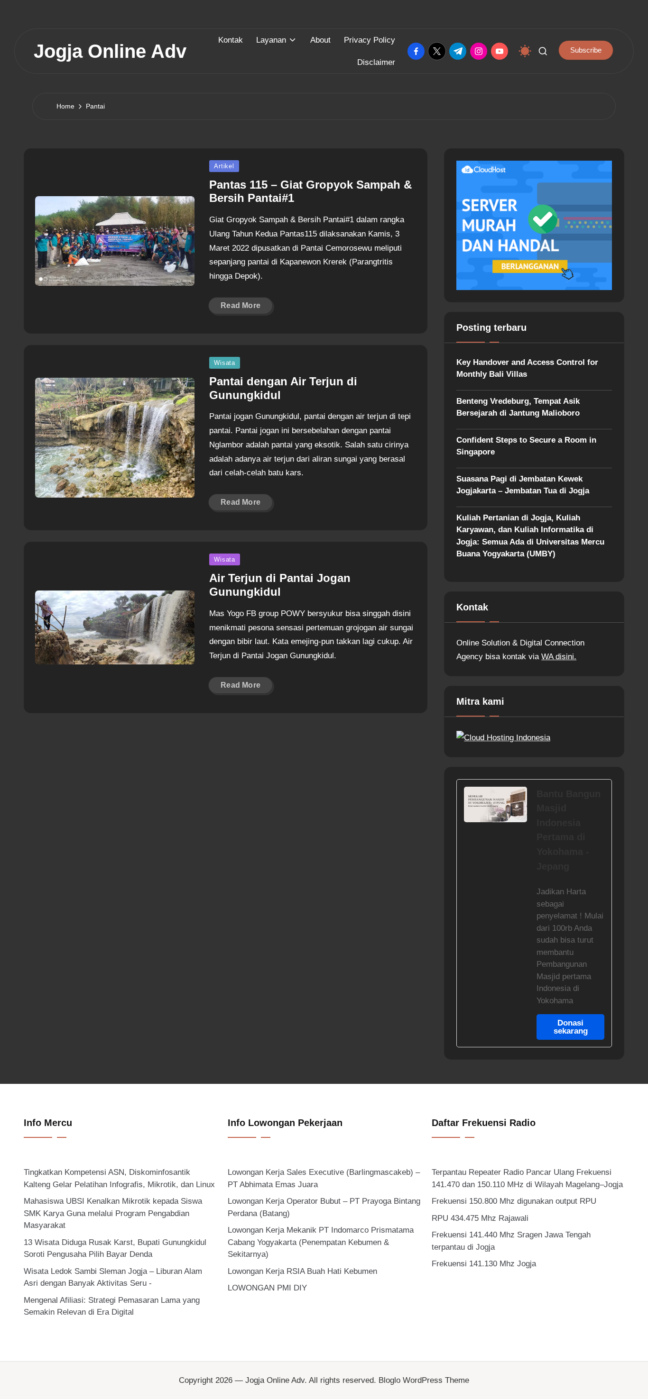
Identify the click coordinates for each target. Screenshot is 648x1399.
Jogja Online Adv (110, 51)
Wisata (224, 362)
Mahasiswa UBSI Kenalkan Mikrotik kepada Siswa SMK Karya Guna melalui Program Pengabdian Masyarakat (113, 1213)
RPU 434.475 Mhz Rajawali (480, 1218)
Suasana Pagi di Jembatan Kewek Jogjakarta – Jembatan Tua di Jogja (522, 485)
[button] (585, 50)
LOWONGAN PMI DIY (267, 1287)
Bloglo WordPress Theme (424, 1380)
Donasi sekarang (571, 1027)
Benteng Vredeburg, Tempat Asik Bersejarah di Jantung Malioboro (518, 407)
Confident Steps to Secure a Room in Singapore (526, 446)
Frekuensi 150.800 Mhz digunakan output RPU (514, 1201)
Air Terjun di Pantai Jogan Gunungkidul (280, 585)
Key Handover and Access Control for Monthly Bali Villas (527, 368)
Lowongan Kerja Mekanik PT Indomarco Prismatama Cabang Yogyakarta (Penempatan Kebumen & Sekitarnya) (321, 1242)
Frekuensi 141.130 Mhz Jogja (484, 1263)
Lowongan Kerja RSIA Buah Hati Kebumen (302, 1271)
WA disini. (558, 656)
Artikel (224, 166)
